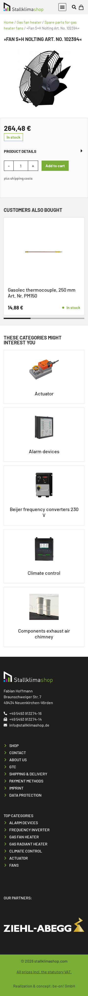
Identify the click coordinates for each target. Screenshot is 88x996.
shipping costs (21, 178)
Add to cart (55, 165)
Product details (20, 151)
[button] (62, 7)
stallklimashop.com (50, 961)
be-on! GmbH (64, 986)
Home (9, 22)
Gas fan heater (29, 22)
